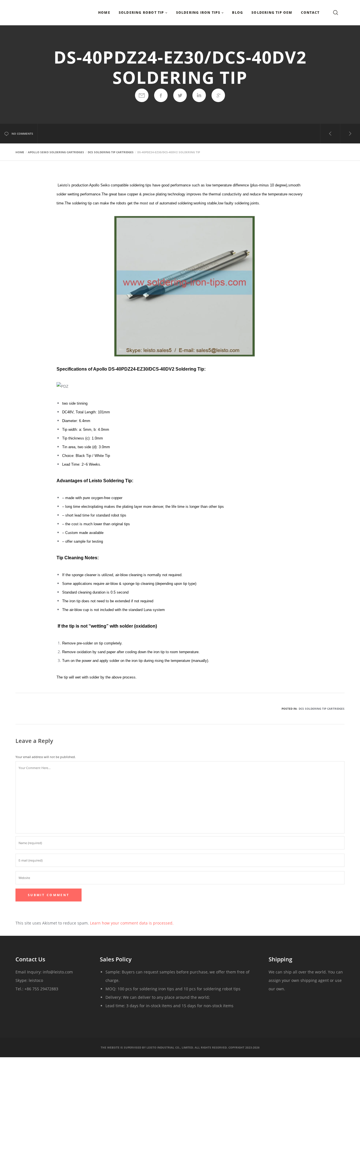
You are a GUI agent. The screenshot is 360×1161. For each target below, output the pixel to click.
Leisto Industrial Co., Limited (170, 1047)
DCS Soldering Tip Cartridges (322, 709)
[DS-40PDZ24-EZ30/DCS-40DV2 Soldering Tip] (141, 95)
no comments (22, 134)
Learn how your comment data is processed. (132, 923)
